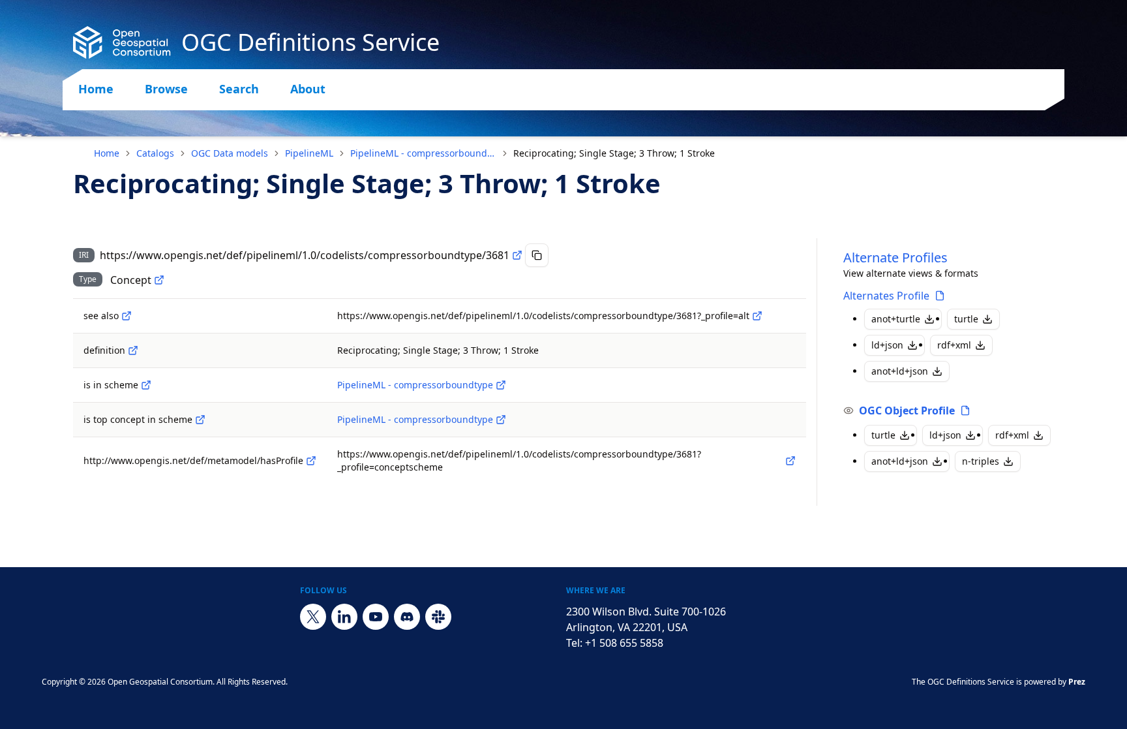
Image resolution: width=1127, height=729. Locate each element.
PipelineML (309, 153)
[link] (614, 153)
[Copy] (536, 255)
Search (239, 89)
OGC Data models (229, 153)
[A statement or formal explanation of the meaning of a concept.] (133, 350)
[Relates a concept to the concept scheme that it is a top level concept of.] (200, 419)
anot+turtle (895, 319)
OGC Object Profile (907, 410)
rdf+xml (954, 345)
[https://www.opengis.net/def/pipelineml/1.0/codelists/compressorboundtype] (501, 385)
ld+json (887, 345)
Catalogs (155, 153)
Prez (1076, 681)
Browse (166, 89)
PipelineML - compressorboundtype (423, 153)
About (307, 89)
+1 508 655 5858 (624, 643)
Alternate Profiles (895, 257)
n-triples (980, 461)
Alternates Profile (886, 295)
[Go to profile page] (940, 295)
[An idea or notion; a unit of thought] (159, 280)
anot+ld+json (899, 371)
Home (95, 89)
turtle (966, 319)
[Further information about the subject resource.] (126, 316)
